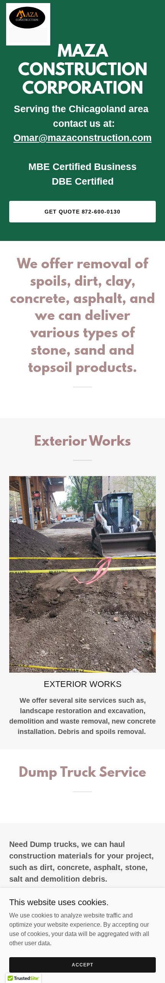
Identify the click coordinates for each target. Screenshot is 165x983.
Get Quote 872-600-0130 (83, 212)
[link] (28, 6)
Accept (82, 964)
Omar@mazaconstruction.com (82, 137)
